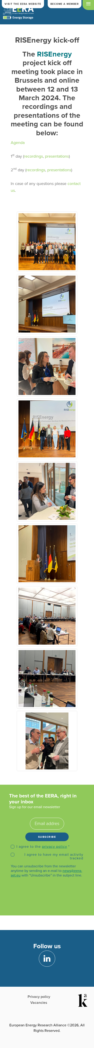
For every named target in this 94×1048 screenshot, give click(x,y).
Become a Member (64, 4)
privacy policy (54, 846)
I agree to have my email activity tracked (53, 856)
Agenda (18, 142)
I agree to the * (43, 846)
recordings (33, 156)
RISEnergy (54, 54)
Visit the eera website (23, 4)
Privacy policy (39, 997)
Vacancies (38, 1002)
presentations (57, 156)
